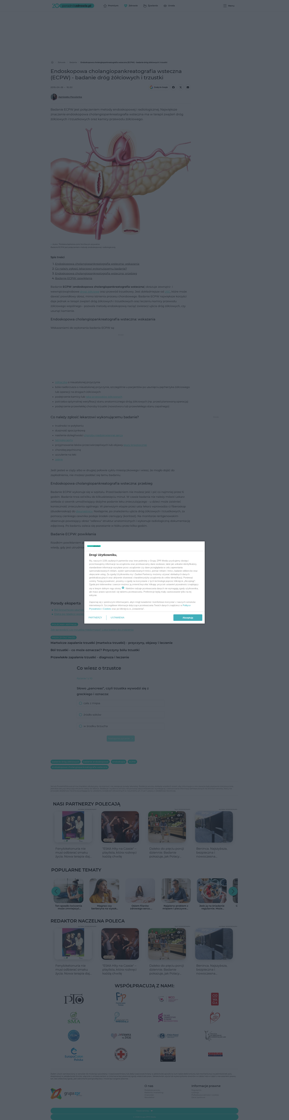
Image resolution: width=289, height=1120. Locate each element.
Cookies (107, 608)
